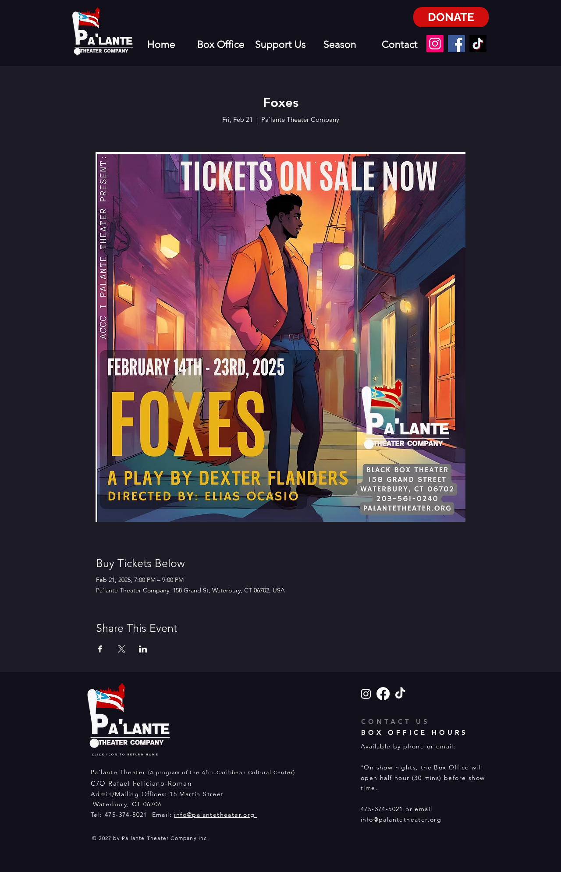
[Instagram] (435, 43)
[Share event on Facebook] (100, 648)
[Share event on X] (121, 648)
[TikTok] (477, 43)
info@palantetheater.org (215, 815)
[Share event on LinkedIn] (143, 648)
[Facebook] (456, 43)
